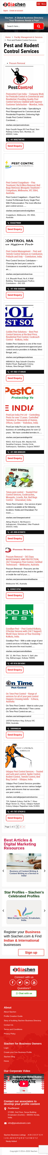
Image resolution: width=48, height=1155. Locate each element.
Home (6, 1061)
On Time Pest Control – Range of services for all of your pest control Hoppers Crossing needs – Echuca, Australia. (22, 697)
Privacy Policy (9, 1034)
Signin (5, 10)
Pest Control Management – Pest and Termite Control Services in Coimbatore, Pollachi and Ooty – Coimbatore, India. (24, 254)
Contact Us (8, 1025)
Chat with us (25, 993)
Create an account (16, 10)
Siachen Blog (9, 1057)
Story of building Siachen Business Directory (22, 1020)
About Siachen (10, 1012)
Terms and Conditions (13, 1029)
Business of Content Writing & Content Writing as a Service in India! (24, 873)
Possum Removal (17, 63)
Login (6, 1048)
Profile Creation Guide (13, 1016)
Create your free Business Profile (18, 1052)
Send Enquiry (15, 146)
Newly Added (11, 1141)
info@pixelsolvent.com (19, 1123)
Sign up (31, 952)
